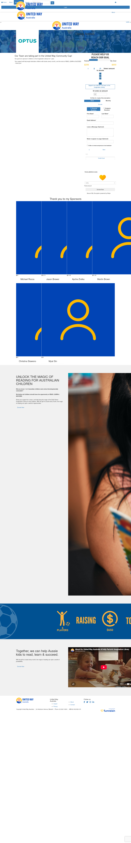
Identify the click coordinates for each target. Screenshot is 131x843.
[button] (100, 74)
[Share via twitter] (77, 40)
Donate (100, 104)
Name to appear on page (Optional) (97, 139)
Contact (72, 705)
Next (104, 149)
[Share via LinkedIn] (80, 40)
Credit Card (101, 158)
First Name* (90, 114)
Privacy (55, 706)
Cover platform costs (91, 172)
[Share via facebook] (75, 40)
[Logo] (29, 6)
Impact (55, 704)
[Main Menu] (0, 22)
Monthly (108, 101)
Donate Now (20, 407)
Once (92, 101)
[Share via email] (78, 40)
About (113, 12)
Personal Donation (94, 109)
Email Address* (91, 120)
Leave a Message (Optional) (95, 127)
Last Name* (105, 114)
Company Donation (107, 109)
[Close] (130, 22)
